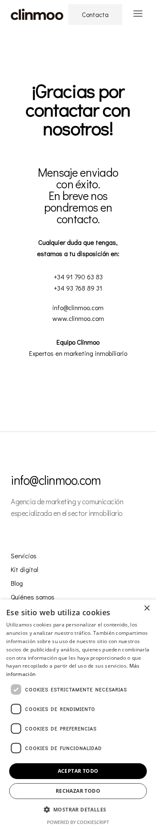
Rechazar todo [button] (78, 790)
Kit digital (24, 569)
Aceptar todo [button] (78, 770)
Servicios (24, 555)
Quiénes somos (32, 596)
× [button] (147, 608)
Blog (17, 583)
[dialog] (78, 715)
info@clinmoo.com (56, 480)
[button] (78, 810)
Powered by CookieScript (78, 822)
